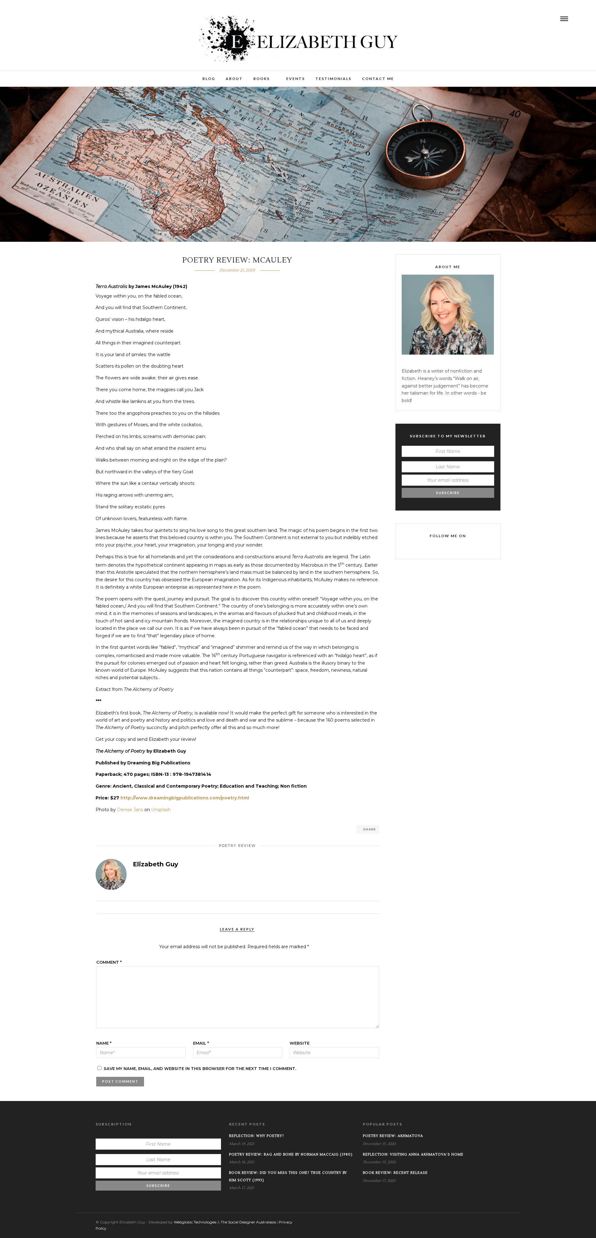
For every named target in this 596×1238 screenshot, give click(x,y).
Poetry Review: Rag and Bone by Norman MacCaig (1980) (291, 1154)
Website (299, 1043)
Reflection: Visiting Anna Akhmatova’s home (413, 1154)
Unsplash (161, 809)
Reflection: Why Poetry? (256, 1136)
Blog (208, 78)
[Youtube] (39, 18)
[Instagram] (56, 18)
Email (201, 1043)
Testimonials (333, 78)
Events (295, 78)
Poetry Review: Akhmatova (393, 1136)
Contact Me (378, 78)
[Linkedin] (47, 18)
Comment (109, 962)
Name (103, 1043)
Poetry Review (237, 845)
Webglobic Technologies (195, 1222)
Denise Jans (130, 809)
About (234, 78)
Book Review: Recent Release (395, 1172)
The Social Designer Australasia (248, 1222)
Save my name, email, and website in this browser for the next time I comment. (200, 1068)
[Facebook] (430, 547)
